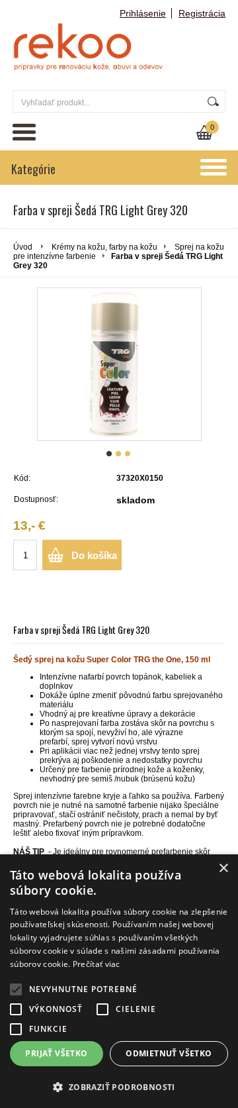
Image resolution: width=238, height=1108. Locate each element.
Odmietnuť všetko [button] (169, 1053)
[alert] (119, 981)
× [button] (223, 869)
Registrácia (201, 13)
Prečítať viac (96, 964)
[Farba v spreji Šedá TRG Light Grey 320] (119, 364)
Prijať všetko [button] (56, 1053)
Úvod (22, 247)
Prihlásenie (143, 13)
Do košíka (94, 555)
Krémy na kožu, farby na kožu (104, 247)
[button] (119, 1086)
